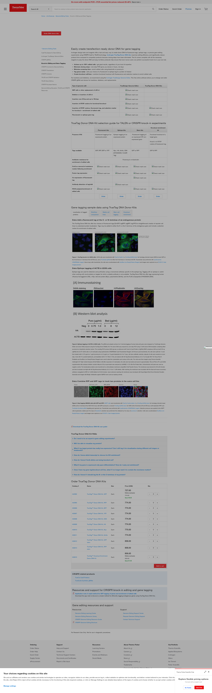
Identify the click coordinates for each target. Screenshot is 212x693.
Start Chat (199, 687)
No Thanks (188, 687)
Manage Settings (10, 686)
